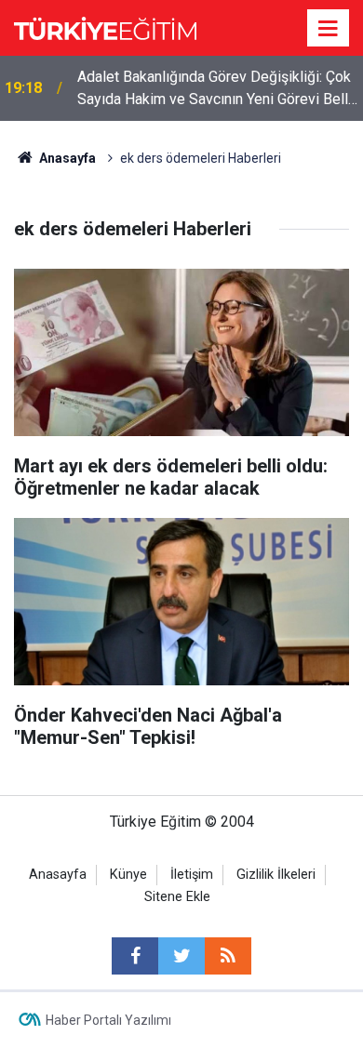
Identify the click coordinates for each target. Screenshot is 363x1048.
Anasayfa (58, 874)
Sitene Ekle (177, 897)
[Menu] (328, 28)
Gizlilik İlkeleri (276, 874)
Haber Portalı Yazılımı (108, 1020)
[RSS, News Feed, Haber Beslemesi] (228, 956)
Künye (128, 874)
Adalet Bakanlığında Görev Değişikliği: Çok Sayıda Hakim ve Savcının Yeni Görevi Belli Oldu (214, 89)
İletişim (191, 874)
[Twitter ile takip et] (181, 956)
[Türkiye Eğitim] (105, 26)
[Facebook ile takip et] (135, 956)
